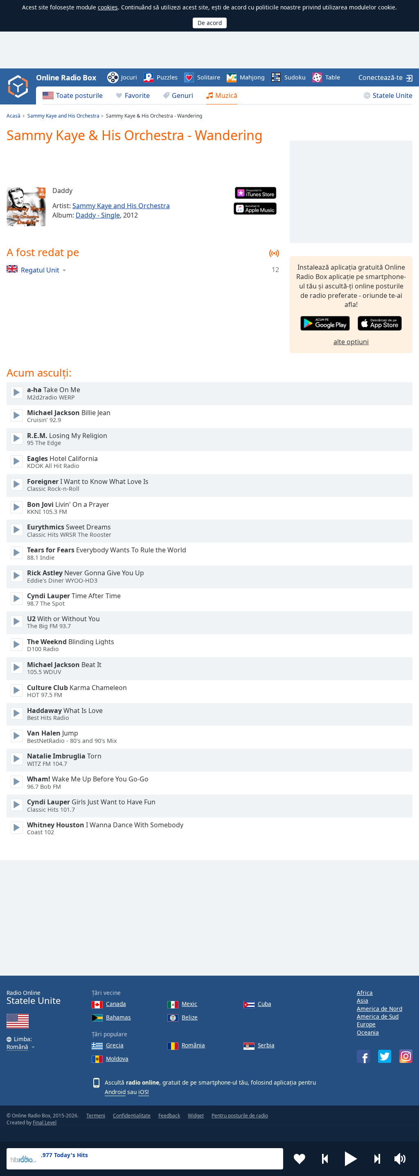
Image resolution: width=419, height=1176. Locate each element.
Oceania (368, 1032)
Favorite (137, 95)
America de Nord (379, 1009)
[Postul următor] (377, 1159)
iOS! (143, 1092)
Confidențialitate (132, 1115)
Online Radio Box (66, 77)
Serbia (266, 1045)
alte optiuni (351, 341)
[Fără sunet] (402, 1159)
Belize (190, 1017)
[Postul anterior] (325, 1159)
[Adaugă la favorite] (299, 1159)
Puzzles (167, 77)
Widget (196, 1115)
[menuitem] (73, 95)
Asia (362, 1000)
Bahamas (118, 1017)
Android (115, 1092)
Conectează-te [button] (380, 77)
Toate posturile (79, 95)
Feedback (169, 1115)
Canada (116, 1004)
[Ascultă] (17, 392)
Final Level (44, 1122)
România (193, 1045)
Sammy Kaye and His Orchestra (121, 205)
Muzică (226, 95)
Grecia (115, 1045)
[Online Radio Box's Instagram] (405, 1056)
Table (332, 77)
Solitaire (208, 77)
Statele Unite (392, 95)
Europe (366, 1024)
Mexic (189, 1004)
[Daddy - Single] (26, 206)
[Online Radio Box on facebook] (363, 1056)
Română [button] (17, 1047)
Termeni (95, 1115)
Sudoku (295, 77)
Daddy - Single (98, 215)
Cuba (264, 1004)
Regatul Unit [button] (40, 270)
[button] (351, 1159)
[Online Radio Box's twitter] (384, 1056)
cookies (108, 7)
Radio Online (34, 997)
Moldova (117, 1058)
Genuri (182, 95)
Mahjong (252, 77)
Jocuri (129, 77)
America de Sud (378, 1016)
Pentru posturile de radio (240, 1115)
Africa (365, 993)
